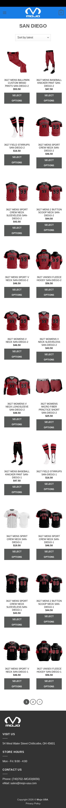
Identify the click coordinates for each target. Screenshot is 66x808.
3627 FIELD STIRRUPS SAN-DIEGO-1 (49, 473)
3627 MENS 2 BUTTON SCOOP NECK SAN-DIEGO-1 (49, 604)
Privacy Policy (33, 803)
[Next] (39, 702)
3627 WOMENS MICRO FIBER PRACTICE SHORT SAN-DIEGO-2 (49, 408)
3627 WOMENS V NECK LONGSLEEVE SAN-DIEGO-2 (17, 407)
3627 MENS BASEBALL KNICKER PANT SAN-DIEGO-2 (49, 83)
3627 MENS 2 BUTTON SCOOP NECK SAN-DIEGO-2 (49, 212)
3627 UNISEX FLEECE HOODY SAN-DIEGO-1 (49, 670)
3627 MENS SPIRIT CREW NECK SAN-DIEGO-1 (17, 539)
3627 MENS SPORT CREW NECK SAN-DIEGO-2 (49, 148)
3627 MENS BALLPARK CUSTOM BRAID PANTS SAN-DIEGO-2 (17, 83)
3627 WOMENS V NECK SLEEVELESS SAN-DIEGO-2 (49, 342)
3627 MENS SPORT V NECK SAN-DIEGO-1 (17, 670)
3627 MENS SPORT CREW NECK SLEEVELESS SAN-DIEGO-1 (17, 605)
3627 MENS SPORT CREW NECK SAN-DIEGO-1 (49, 539)
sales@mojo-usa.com (23, 783)
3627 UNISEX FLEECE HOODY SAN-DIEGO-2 (49, 279)
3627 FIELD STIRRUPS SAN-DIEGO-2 (17, 146)
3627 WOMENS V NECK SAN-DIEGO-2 (17, 340)
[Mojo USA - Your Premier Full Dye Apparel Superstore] (33, 13)
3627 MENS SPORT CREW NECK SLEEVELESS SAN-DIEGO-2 (17, 214)
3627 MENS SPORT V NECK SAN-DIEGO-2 (17, 279)
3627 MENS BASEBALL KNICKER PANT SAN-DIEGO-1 (17, 474)
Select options (17, 98)
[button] (5, 12)
